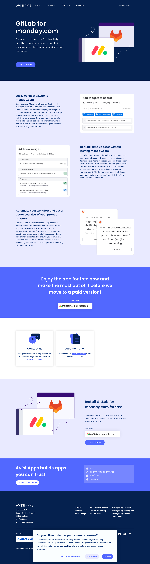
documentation (79, 353)
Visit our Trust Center (27, 482)
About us (80, 5)
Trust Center (117, 517)
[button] (38, 5)
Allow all (107, 556)
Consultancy (95, 514)
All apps (78, 507)
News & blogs (80, 514)
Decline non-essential (70, 556)
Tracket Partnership (98, 510)
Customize (92, 556)
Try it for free (25, 64)
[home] (24, 5)
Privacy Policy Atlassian (121, 507)
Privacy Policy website (121, 514)
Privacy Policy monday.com (123, 510)
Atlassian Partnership (99, 507)
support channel (34, 359)
